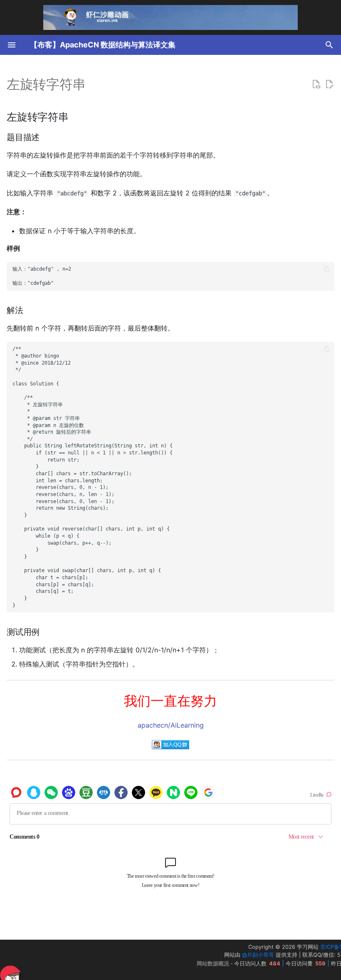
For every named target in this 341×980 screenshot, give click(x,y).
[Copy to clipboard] (327, 269)
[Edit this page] (329, 84)
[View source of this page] (316, 84)
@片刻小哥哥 (258, 955)
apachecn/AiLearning (171, 725)
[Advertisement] (91, 960)
